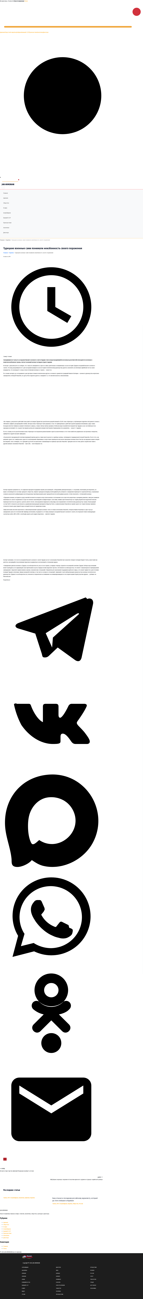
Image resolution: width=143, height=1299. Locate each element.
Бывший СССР (25, 32)
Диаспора (45, 32)
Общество (7, 32)
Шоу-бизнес (93, 1285)
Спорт (91, 1276)
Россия (81, 1203)
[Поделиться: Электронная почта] (51, 1156)
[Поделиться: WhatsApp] (51, 964)
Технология (93, 1279)
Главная (5, 193)
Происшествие (33, 32)
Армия (23, 1279)
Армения (2, 32)
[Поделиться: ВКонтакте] (51, 772)
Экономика (93, 1288)
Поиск (26, 1)
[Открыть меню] (71, 177)
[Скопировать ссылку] (5, 1159)
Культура (58, 1282)
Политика (58, 1291)
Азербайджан (18, 32)
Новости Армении (60, 1285)
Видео (23, 1291)
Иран (57, 1270)
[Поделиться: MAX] (51, 868)
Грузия (23, 1294)
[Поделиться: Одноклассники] (51, 1060)
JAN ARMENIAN (8, 184)
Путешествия (93, 1267)
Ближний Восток (26, 1282)
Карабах (32, 1197)
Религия (92, 1270)
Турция (92, 1282)
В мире (12, 32)
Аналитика (40, 32)
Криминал (58, 1279)
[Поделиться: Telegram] (51, 676)
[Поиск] (71, 175)
